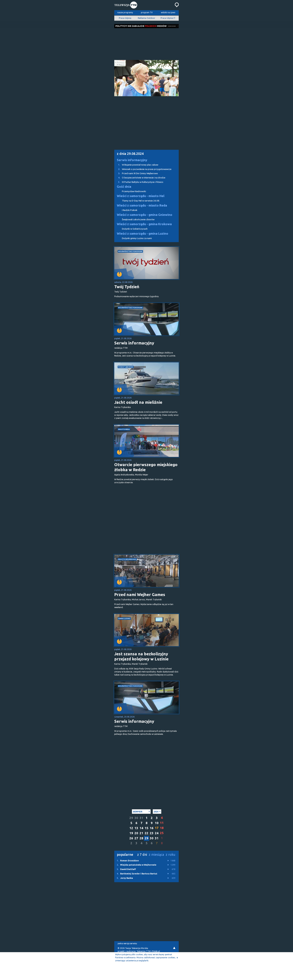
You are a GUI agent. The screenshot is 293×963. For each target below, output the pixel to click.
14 (141, 828)
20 (136, 833)
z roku (170, 854)
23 (151, 833)
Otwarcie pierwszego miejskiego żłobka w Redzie (146, 467)
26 (131, 838)
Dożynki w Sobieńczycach (135, 229)
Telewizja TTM (143, 951)
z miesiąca (156, 854)
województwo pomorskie (130, 251)
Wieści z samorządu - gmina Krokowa (144, 224)
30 (136, 818)
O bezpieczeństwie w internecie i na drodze (141, 177)
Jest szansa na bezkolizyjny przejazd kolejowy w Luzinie (141, 656)
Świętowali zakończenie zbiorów (138, 219)
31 (141, 818)
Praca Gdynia (125, 18)
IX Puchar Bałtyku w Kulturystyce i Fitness (140, 182)
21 (141, 833)
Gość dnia (124, 186)
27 (136, 838)
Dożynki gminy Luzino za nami (137, 238)
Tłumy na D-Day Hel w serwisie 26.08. (141, 200)
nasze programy (125, 12)
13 (136, 828)
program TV (147, 12)
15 (146, 828)
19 (131, 833)
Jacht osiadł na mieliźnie (138, 402)
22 (146, 833)
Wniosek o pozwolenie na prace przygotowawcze (144, 169)
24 (157, 833)
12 (131, 828)
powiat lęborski (125, 367)
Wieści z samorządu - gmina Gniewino (144, 215)
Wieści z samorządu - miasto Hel (140, 196)
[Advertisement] (146, 43)
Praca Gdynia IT (168, 18)
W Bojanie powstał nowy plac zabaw (138, 164)
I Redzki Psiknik (129, 210)
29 (131, 818)
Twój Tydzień (126, 286)
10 (157, 823)
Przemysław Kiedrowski (134, 191)
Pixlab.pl (156, 951)
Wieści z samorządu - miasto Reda (142, 205)
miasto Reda (124, 429)
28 (141, 838)
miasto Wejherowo (127, 559)
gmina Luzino (124, 618)
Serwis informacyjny (132, 160)
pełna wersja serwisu (127, 943)
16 (151, 828)
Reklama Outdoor (146, 18)
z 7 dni (142, 854)
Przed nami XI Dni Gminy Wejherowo (138, 173)
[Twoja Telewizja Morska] (125, 5)
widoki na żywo (168, 12)
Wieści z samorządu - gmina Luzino (142, 233)
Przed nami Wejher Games (139, 594)
